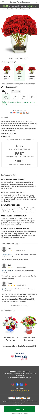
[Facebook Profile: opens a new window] (17, 384)
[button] (34, 410)
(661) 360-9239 (19, 376)
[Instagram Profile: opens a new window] (13, 384)
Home (3, 9)
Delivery (6, 92)
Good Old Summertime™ (22, 289)
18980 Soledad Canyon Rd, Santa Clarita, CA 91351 (19, 374)
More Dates (33, 97)
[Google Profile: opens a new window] (21, 384)
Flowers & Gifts (10, 9)
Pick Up (17, 91)
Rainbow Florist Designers (20, 2)
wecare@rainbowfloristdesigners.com (19, 378)
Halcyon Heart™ (19, 271)
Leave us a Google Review (19, 390)
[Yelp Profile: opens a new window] (26, 384)
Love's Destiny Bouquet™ (22, 254)
